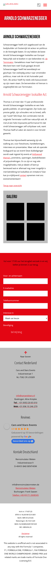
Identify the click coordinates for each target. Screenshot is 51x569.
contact (23, 175)
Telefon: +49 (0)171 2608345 (25, 495)
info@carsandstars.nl (25, 395)
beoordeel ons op (21, 441)
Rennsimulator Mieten (25, 488)
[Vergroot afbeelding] (15, 211)
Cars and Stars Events (24, 425)
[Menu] (45, 5)
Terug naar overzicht (12, 185)
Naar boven (25, 356)
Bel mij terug (16, 332)
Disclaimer (26, 533)
